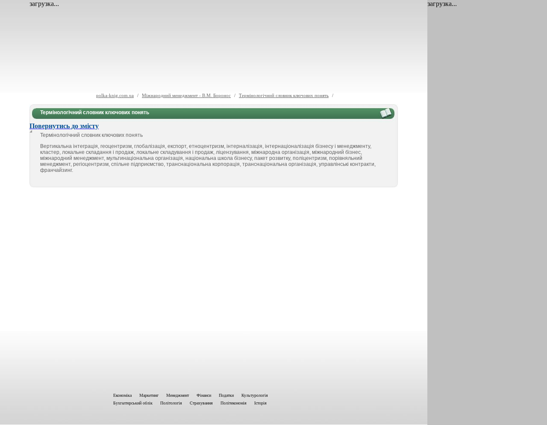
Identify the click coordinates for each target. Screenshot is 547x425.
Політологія (171, 403)
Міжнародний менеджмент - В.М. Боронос (186, 95)
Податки (226, 395)
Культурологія (254, 395)
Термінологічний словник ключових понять (284, 95)
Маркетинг (149, 395)
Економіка (122, 395)
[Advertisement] (214, 288)
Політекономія (234, 403)
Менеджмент (177, 395)
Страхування (201, 403)
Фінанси (204, 395)
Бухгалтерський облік (133, 403)
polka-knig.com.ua (115, 95)
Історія (260, 403)
